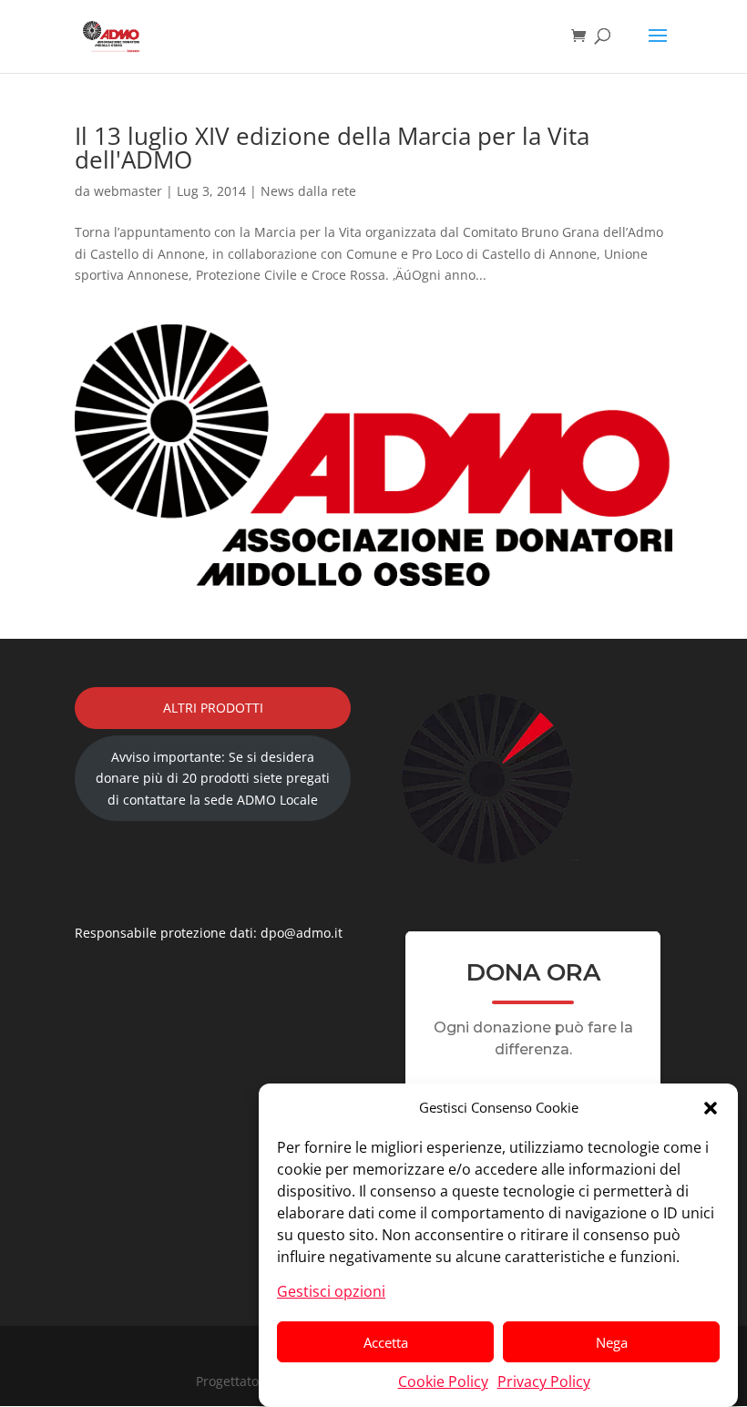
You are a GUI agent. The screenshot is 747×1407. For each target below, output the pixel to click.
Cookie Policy (443, 1381)
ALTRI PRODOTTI (213, 707)
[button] (710, 1108)
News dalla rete (308, 191)
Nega (612, 1342)
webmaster (128, 191)
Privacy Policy (543, 1381)
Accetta (385, 1342)
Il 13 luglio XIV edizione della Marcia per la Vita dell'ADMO (332, 147)
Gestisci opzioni (331, 1291)
